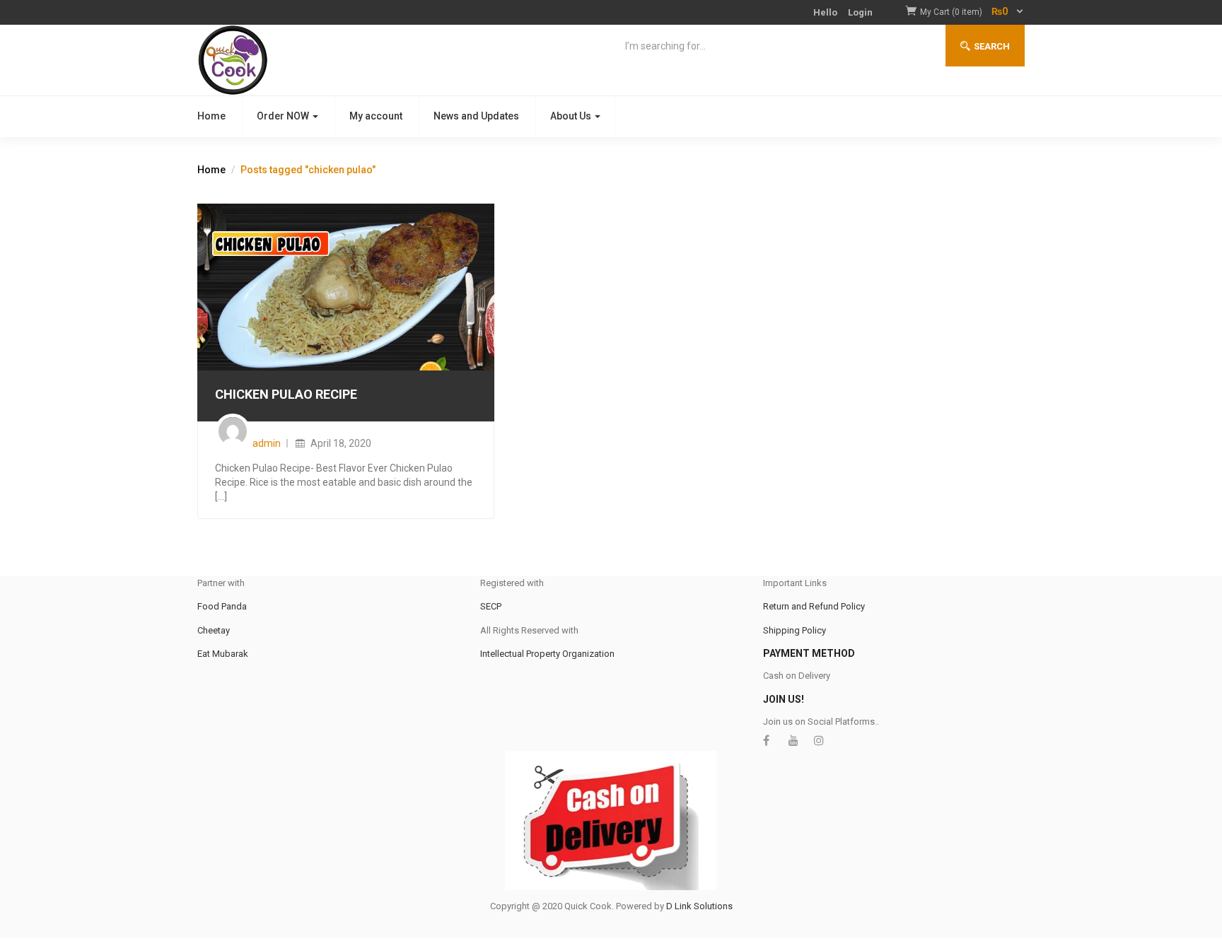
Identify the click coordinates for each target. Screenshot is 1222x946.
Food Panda (222, 606)
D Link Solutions (699, 906)
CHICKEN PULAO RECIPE (286, 394)
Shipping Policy (794, 630)
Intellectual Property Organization (547, 653)
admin (266, 443)
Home (211, 116)
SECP (490, 606)
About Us (571, 116)
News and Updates (476, 116)
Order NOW (284, 116)
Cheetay (213, 630)
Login (860, 12)
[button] (972, 12)
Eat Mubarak (222, 653)
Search (992, 46)
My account (375, 116)
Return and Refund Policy (814, 606)
